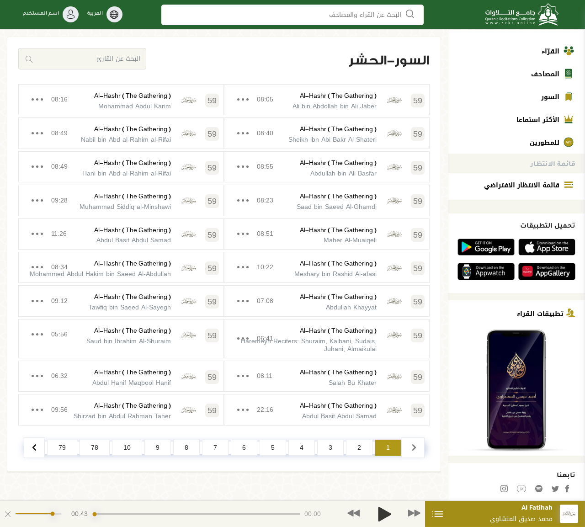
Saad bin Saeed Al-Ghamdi (337, 207)
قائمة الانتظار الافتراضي (523, 185)
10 (127, 448)
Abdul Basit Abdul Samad (133, 240)
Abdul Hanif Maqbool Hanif (131, 383)
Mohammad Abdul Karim (134, 106)
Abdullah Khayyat (351, 307)
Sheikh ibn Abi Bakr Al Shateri (332, 139)
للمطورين (546, 143)
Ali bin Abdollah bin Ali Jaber (334, 106)
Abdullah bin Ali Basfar (343, 173)
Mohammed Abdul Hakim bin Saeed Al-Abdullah (100, 274)
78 (94, 448)
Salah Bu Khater (353, 383)
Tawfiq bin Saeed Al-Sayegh (130, 307)
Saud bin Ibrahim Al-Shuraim (128, 341)
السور (551, 97)
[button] (353, 513)
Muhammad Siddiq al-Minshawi (125, 207)
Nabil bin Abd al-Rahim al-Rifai (126, 139)
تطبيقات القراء (541, 313)
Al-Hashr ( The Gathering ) (338, 95)
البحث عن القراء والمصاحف (366, 15)
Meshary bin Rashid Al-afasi (335, 274)
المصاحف (546, 74)
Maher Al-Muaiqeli (350, 240)
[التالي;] (34, 447)
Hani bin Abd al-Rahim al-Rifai (126, 173)
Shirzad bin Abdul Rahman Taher (122, 416)
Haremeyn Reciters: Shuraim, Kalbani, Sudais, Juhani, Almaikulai (309, 345)
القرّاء (552, 51)
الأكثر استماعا (539, 120)
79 (62, 448)
